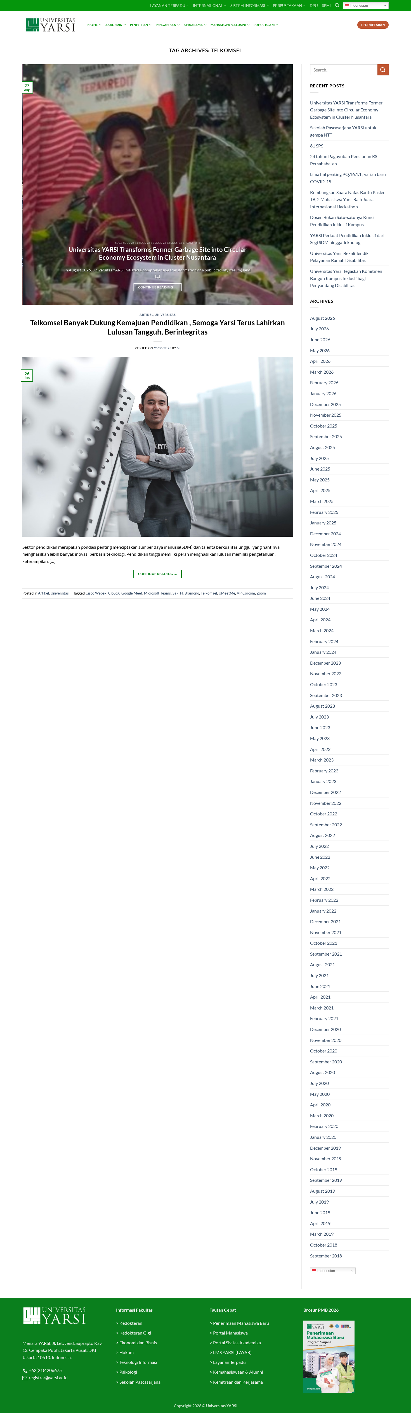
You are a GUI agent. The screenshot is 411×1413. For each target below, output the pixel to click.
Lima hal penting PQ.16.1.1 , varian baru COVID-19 (348, 177)
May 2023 (320, 738)
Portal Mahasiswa (230, 1332)
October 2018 (323, 1244)
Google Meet (131, 593)
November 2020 (325, 1040)
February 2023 (324, 770)
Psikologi (128, 1371)
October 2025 (323, 425)
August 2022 (322, 835)
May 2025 (320, 479)
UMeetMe (227, 593)
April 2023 (320, 749)
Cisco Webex (96, 593)
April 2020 (320, 1104)
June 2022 (320, 857)
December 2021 (325, 921)
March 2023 (322, 759)
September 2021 (326, 953)
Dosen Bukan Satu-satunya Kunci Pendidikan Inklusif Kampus (342, 220)
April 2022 (320, 878)
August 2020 (322, 1072)
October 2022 (323, 813)
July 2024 (319, 587)
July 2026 (319, 328)
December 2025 (325, 404)
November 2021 (325, 932)
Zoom (261, 593)
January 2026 (323, 393)
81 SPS (316, 145)
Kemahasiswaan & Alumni (238, 1371)
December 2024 (325, 533)
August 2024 (322, 576)
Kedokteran (130, 1323)
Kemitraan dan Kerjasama (238, 1382)
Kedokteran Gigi (135, 1332)
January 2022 (323, 910)
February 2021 (324, 1018)
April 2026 (320, 361)
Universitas (165, 314)
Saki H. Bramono (186, 593)
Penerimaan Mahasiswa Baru (241, 1323)
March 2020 (322, 1115)
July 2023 (319, 716)
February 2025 (324, 512)
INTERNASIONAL (208, 5)
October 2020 (323, 1050)
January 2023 (323, 781)
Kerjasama (193, 25)
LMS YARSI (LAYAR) (232, 1352)
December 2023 (325, 662)
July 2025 (319, 458)
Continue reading (157, 287)
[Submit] (383, 69)
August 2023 (322, 705)
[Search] (337, 5)
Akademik (113, 25)
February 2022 (324, 900)
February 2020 (324, 1126)
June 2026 (320, 339)
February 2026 (324, 382)
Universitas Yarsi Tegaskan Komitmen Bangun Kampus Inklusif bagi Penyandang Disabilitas (346, 278)
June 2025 (320, 468)
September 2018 (326, 1255)
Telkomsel (209, 593)
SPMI (326, 5)
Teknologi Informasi (138, 1362)
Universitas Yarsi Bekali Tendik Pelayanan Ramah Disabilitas (339, 256)
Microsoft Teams (157, 593)
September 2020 (326, 1061)
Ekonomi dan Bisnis (138, 1342)
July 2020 (319, 1083)
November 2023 (325, 673)
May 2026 (320, 350)
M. (178, 348)
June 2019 (320, 1212)
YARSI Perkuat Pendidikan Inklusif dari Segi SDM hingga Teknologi (347, 239)
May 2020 (320, 1094)
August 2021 (322, 964)
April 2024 (320, 619)
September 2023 (326, 695)
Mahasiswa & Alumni (228, 25)
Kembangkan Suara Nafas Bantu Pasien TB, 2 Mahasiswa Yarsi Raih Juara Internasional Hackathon (348, 199)
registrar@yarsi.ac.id (48, 1377)
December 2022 (325, 792)
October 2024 (323, 555)
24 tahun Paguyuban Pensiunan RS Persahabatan (343, 160)
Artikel (146, 314)
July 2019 (319, 1201)
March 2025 (322, 501)
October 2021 (323, 943)
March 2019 (322, 1234)
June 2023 (320, 727)
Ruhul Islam (264, 25)
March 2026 (322, 371)
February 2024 (324, 641)
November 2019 (325, 1158)
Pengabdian (166, 25)
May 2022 (320, 867)
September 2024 (326, 566)
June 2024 (320, 598)
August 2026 (322, 318)
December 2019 (325, 1148)
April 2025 (320, 490)
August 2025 (322, 447)
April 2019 (320, 1223)
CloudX (114, 593)
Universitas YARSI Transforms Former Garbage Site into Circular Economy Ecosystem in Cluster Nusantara (157, 253)
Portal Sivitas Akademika (237, 1342)
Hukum (126, 1352)
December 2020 (325, 1029)
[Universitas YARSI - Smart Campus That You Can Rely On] (50, 25)
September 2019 (326, 1180)
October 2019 (323, 1169)
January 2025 (323, 522)
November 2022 (325, 803)
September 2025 (326, 436)
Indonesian (358, 5)
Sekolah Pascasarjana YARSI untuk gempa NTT (343, 131)
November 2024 (325, 544)
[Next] (280, 185)
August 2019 (322, 1191)
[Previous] (35, 185)
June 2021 (320, 986)
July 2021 (319, 975)
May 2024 (320, 609)
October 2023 (323, 684)
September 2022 (326, 824)
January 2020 (323, 1137)
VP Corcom (246, 593)
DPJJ (314, 5)
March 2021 (322, 1007)
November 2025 (325, 414)
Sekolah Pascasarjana (139, 1382)
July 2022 (319, 846)
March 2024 (322, 630)
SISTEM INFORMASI (247, 5)
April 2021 (320, 996)
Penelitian (139, 25)
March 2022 (322, 889)
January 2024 (323, 652)
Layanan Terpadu (167, 5)
